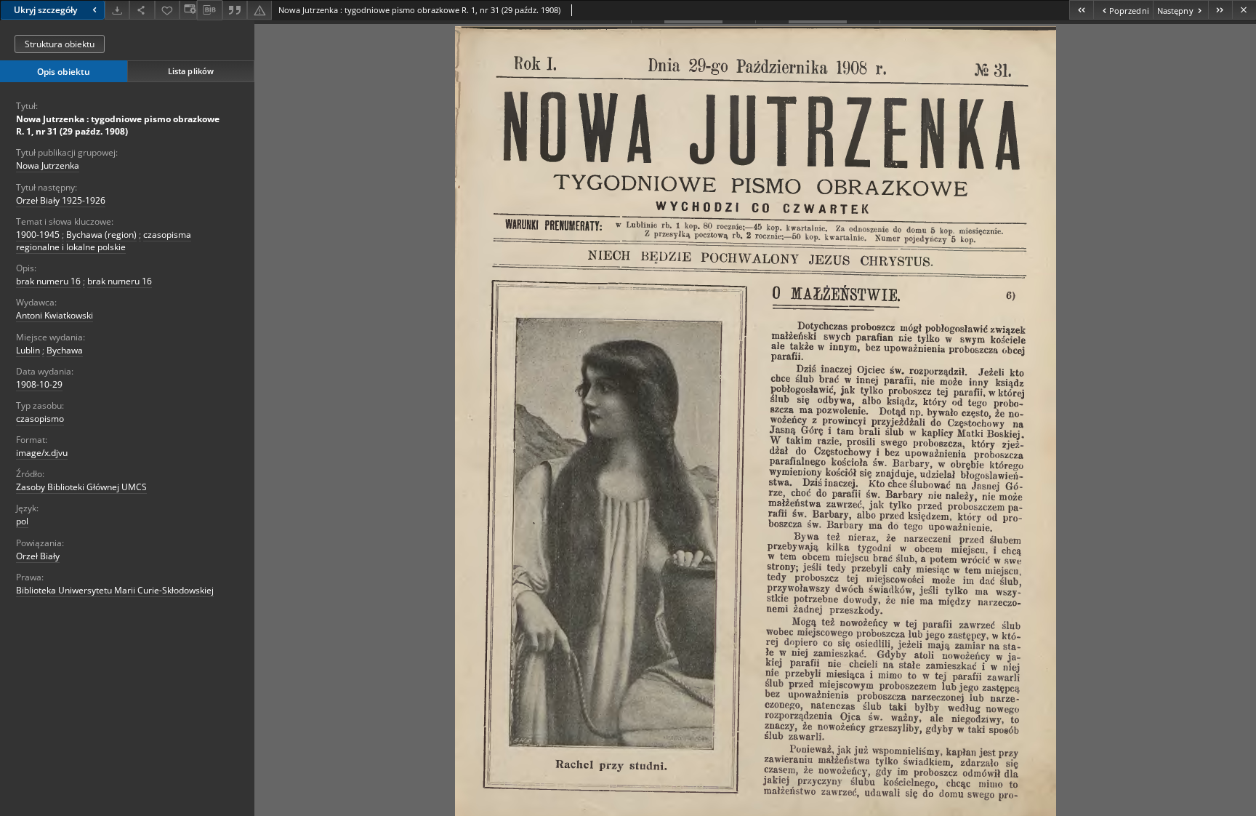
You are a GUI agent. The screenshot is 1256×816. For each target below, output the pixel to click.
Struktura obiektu (59, 44)
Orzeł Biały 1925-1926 (60, 200)
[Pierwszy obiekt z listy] (1081, 10)
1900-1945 (38, 234)
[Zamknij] (1244, 10)
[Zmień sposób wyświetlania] (188, 10)
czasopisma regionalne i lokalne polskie (103, 240)
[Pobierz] (117, 10)
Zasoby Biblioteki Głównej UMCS (81, 487)
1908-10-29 (39, 384)
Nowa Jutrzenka (47, 165)
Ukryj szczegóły (45, 10)
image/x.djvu (42, 453)
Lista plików (191, 70)
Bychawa (65, 350)
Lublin (28, 350)
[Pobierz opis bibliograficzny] (209, 10)
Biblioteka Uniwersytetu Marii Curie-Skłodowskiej (115, 590)
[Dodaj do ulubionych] (167, 10)
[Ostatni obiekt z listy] (1220, 10)
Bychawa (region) (101, 234)
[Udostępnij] (141, 10)
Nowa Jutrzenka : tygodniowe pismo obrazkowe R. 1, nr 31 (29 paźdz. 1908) (118, 125)
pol (22, 521)
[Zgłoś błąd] (259, 10)
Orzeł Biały (38, 556)
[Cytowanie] (234, 10)
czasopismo (40, 418)
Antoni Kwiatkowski (54, 315)
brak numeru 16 (48, 281)
